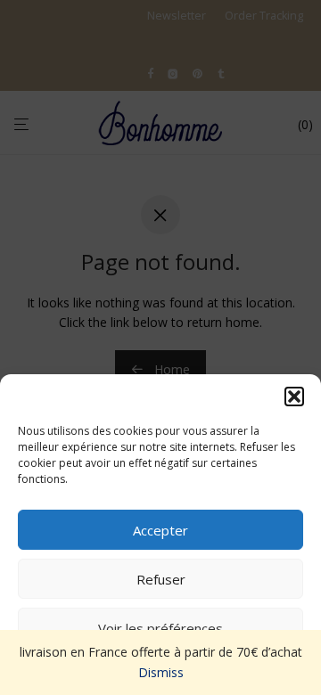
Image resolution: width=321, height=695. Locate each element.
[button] (294, 396)
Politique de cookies (152, 669)
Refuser (160, 579)
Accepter (160, 530)
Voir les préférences (160, 628)
